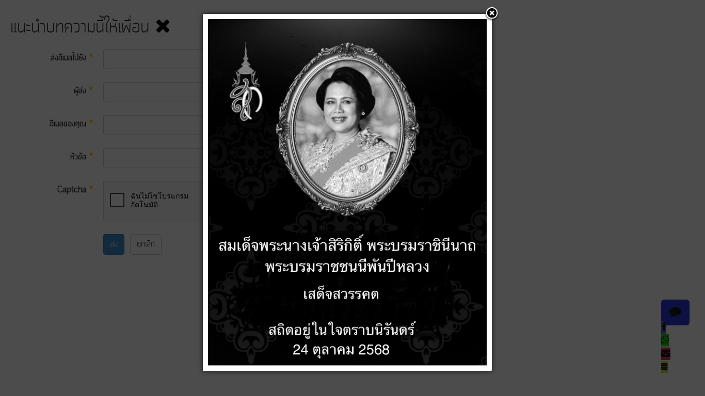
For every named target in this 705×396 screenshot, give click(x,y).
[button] (492, 14)
